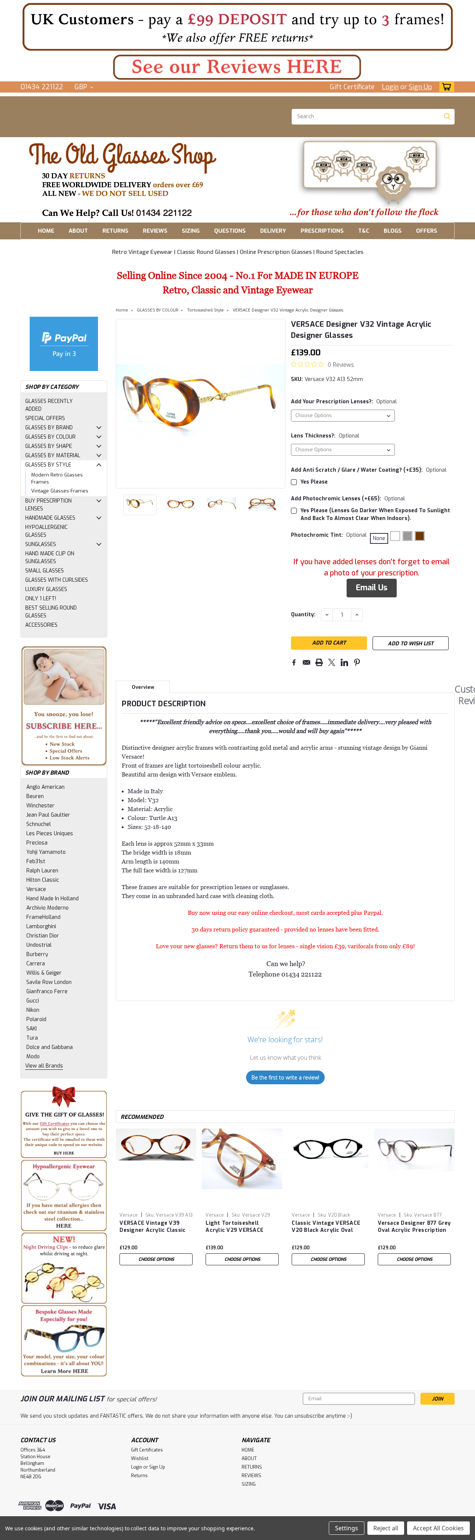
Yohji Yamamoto (46, 852)
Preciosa (37, 842)
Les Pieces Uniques (49, 833)
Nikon (32, 1010)
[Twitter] (331, 662)
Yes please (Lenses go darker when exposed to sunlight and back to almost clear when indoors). (375, 514)
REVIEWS (155, 231)
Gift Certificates (147, 1450)
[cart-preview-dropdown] (445, 87)
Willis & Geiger (44, 972)
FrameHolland (43, 917)
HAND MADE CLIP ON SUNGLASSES (49, 557)
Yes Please (314, 481)
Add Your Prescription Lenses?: (344, 401)
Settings (346, 1528)
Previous (122, 403)
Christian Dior (42, 935)
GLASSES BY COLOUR (50, 436)
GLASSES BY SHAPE (48, 446)
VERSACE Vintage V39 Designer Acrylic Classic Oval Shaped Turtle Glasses (152, 1227)
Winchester (40, 805)
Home (122, 310)
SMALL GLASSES (44, 570)
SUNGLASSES (40, 544)
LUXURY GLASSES (46, 589)
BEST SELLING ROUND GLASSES (51, 611)
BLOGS (393, 231)
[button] (237, 26)
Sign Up (420, 87)
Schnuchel (38, 824)
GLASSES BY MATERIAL (52, 455)
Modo (33, 1056)
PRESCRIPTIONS (322, 231)
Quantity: (303, 614)
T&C (363, 231)
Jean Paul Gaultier (48, 815)
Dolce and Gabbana (49, 1047)
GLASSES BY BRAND (49, 427)
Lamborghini (41, 926)
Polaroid (36, 1019)
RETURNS (115, 231)
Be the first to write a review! (285, 1077)
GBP (82, 87)
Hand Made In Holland (52, 898)
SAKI (31, 1028)
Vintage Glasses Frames (59, 491)
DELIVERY (273, 231)
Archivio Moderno (47, 907)
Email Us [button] (371, 587)
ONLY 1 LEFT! (40, 598)
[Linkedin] (344, 662)
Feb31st (35, 861)
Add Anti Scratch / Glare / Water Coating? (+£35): (368, 470)
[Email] (306, 662)
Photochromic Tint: (329, 535)
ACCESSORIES (41, 625)
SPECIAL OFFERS (45, 418)
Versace (36, 889)
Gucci (32, 1000)
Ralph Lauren (42, 870)
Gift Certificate (352, 87)
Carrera (35, 963)
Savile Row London (49, 982)
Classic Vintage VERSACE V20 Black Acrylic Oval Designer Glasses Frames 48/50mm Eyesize (326, 1227)
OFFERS (426, 231)
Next (278, 403)
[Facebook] (294, 662)
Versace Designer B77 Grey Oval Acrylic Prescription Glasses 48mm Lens (414, 1227)
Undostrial (39, 945)
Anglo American (45, 787)
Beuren (35, 796)
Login (390, 87)
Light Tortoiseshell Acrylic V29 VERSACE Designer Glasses (234, 1227)
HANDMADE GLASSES (50, 518)
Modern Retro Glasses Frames (57, 478)
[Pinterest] (357, 662)
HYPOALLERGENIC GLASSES (46, 531)
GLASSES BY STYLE (48, 464)
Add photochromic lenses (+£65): (348, 498)
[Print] (319, 662)
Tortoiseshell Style (205, 310)
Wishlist (139, 1459)
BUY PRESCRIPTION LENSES (48, 504)
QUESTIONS (230, 231)
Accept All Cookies (438, 1528)
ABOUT (78, 231)
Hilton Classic (42, 880)
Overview (143, 687)
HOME (46, 231)
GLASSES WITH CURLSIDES (56, 580)
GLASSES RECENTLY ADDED (49, 405)
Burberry (37, 954)
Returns (139, 1476)
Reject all (385, 1528)
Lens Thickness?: (325, 435)
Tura (32, 1038)
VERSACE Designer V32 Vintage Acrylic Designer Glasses (288, 310)
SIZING (191, 231)
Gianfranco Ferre (47, 991)
